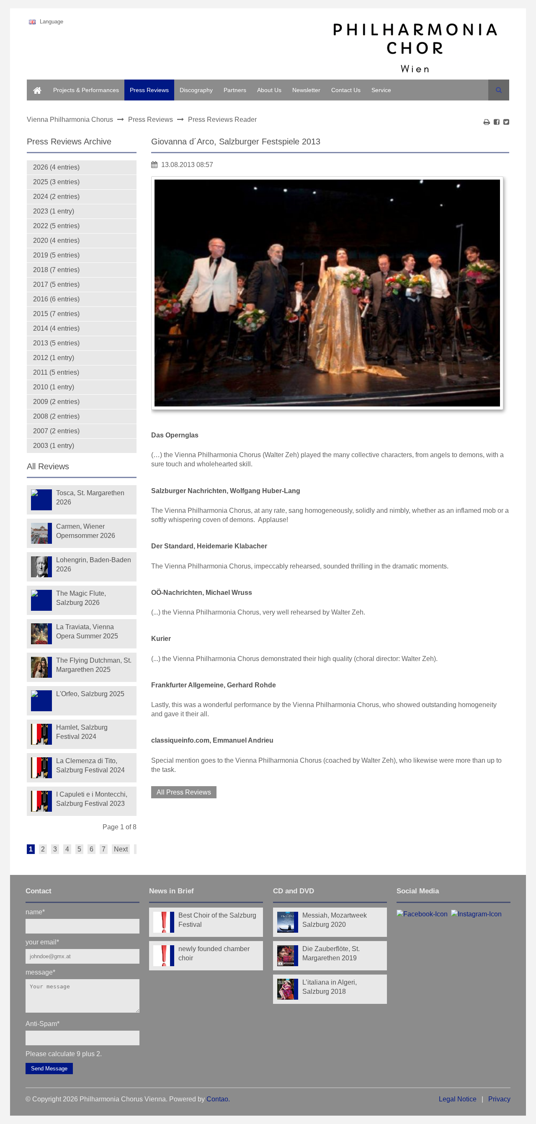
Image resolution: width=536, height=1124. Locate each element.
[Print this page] (487, 122)
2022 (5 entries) (56, 225)
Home (35, 84)
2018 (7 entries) (56, 269)
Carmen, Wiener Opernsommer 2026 (85, 531)
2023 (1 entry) (53, 211)
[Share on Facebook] (497, 122)
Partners (235, 90)
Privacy (499, 1099)
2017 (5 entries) (56, 284)
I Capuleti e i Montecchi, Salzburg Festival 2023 (91, 799)
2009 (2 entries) (56, 401)
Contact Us (346, 90)
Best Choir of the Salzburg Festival (217, 920)
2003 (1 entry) (53, 445)
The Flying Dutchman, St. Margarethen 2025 (93, 665)
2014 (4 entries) (56, 328)
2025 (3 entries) (56, 181)
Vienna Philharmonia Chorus (70, 119)
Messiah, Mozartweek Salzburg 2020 (334, 920)
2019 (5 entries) (56, 255)
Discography (196, 90)
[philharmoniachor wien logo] (415, 49)
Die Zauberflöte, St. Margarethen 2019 (331, 953)
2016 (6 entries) (56, 299)
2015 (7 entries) (56, 313)
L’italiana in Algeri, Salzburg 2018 (329, 987)
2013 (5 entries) (56, 343)
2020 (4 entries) (56, 240)
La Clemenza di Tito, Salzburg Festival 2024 (90, 765)
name (35, 912)
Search (498, 90)
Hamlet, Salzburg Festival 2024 (82, 732)
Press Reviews (149, 90)
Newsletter (306, 90)
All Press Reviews (184, 792)
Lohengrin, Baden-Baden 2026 (93, 564)
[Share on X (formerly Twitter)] (506, 122)
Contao (217, 1099)
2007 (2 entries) (56, 431)
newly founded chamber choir (214, 953)
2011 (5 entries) (56, 372)
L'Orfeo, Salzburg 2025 (90, 693)
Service (381, 90)
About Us (269, 90)
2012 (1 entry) (53, 357)
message (40, 972)
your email (42, 942)
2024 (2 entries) (56, 196)
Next (121, 849)
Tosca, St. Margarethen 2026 (90, 497)
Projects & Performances (86, 90)
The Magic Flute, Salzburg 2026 (81, 598)
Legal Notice (458, 1099)
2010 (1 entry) (53, 387)
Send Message (49, 1068)
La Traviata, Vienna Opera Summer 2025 (87, 631)
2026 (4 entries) (56, 167)
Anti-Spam (42, 1023)
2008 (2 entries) (56, 416)
